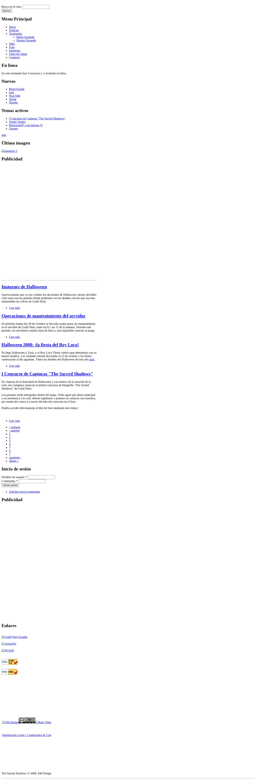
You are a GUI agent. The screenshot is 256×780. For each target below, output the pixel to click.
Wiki (12, 43)
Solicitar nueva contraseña (24, 491)
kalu (11, 92)
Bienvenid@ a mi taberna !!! (26, 125)
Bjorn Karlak (17, 89)
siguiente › (15, 457)
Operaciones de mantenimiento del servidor (43, 315)
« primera (14, 427)
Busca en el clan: (11, 6)
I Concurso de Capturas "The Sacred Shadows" (37, 118)
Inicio (12, 27)
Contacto (14, 57)
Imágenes (14, 50)
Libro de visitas (18, 54)
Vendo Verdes (17, 121)
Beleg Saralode (25, 37)
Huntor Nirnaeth (26, 40)
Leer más (14, 307)
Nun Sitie (14, 95)
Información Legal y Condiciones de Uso (26, 735)
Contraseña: (9, 481)
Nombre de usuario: (14, 477)
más (3, 135)
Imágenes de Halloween (24, 286)
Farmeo (13, 128)
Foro (12, 47)
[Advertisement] (16, 221)
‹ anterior (14, 430)
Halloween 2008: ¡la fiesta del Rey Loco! (40, 344)
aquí (91, 359)
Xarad (12, 99)
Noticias (14, 30)
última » (14, 461)
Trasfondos (15, 33)
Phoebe (13, 102)
